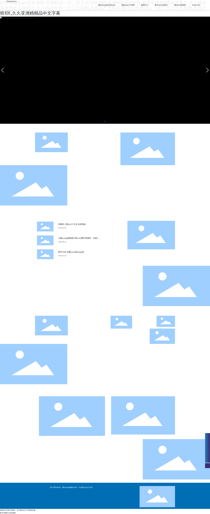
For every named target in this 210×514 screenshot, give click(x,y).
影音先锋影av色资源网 (8, 513)
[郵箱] (207, 450)
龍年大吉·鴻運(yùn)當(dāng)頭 (71, 252)
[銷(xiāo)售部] (207, 440)
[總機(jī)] (207, 435)
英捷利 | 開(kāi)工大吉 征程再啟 (72, 224)
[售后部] (207, 445)
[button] (207, 70)
